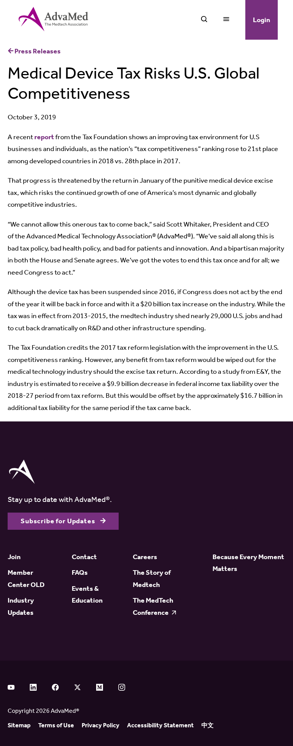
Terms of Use (56, 725)
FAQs (80, 572)
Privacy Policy (100, 725)
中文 (207, 725)
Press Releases (37, 51)
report (44, 137)
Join (14, 557)
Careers (145, 557)
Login (261, 20)
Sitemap (19, 725)
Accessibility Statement (160, 725)
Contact (84, 557)
